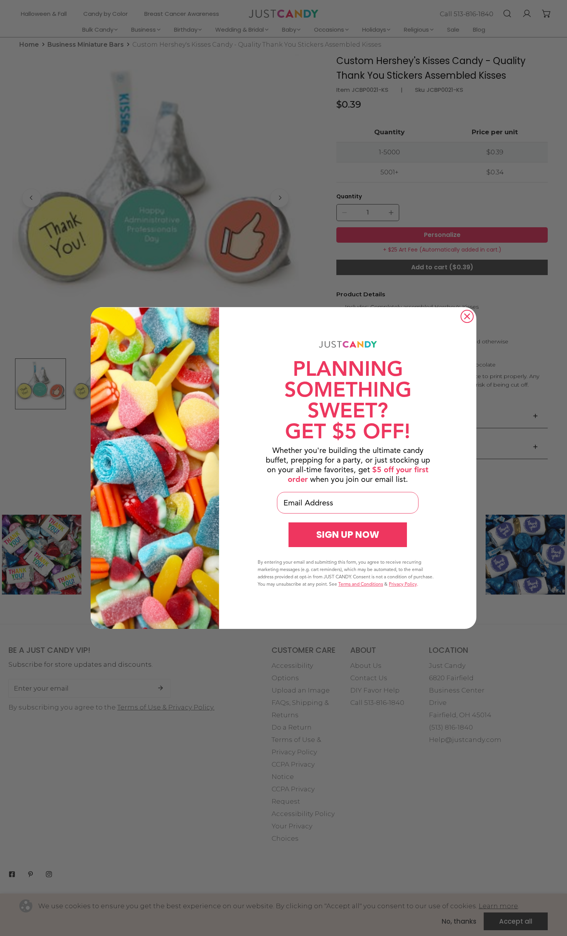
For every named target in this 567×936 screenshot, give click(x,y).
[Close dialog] (467, 316)
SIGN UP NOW (347, 534)
